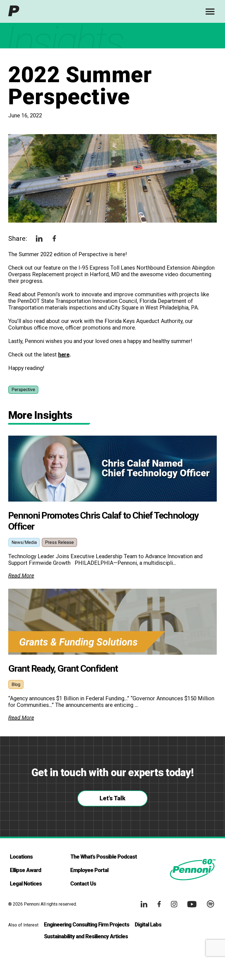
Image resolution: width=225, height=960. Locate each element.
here (63, 354)
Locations (21, 856)
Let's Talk (112, 798)
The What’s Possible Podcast (103, 856)
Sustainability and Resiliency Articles (86, 936)
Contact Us (83, 883)
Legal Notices (26, 883)
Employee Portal (89, 870)
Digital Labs (148, 924)
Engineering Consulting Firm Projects (86, 924)
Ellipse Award (25, 870)
